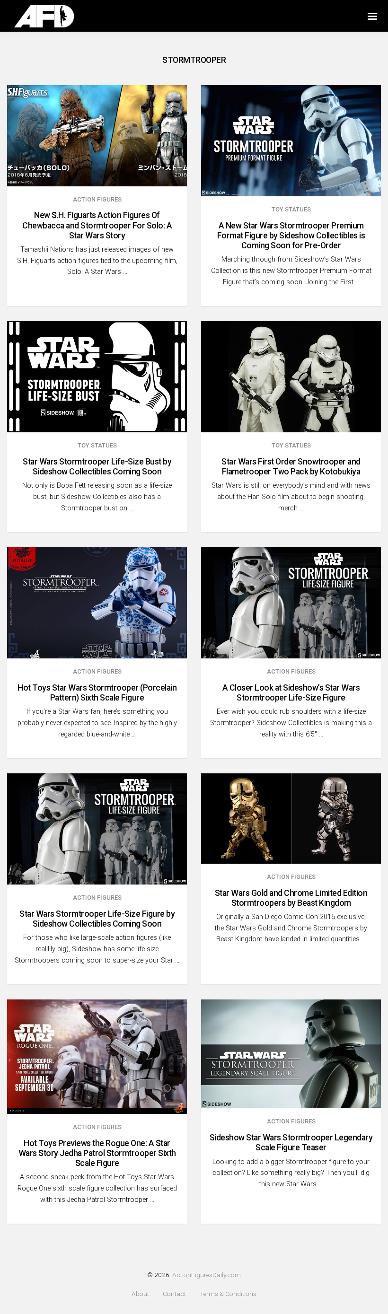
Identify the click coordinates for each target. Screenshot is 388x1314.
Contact (174, 1293)
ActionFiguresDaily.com (206, 1275)
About (140, 1293)
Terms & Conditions (228, 1293)
